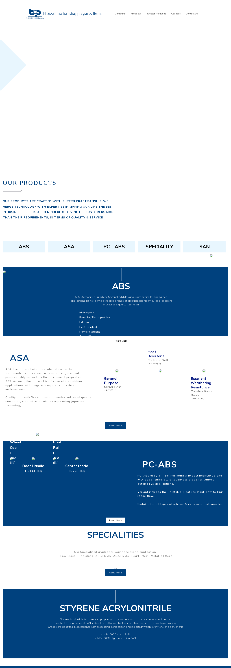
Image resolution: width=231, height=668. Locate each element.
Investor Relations (156, 13)
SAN (204, 246)
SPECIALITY (159, 246)
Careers (176, 13)
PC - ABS (114, 246)
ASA (69, 246)
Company (120, 13)
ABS (24, 246)
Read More (115, 425)
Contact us (192, 13)
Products (135, 13)
